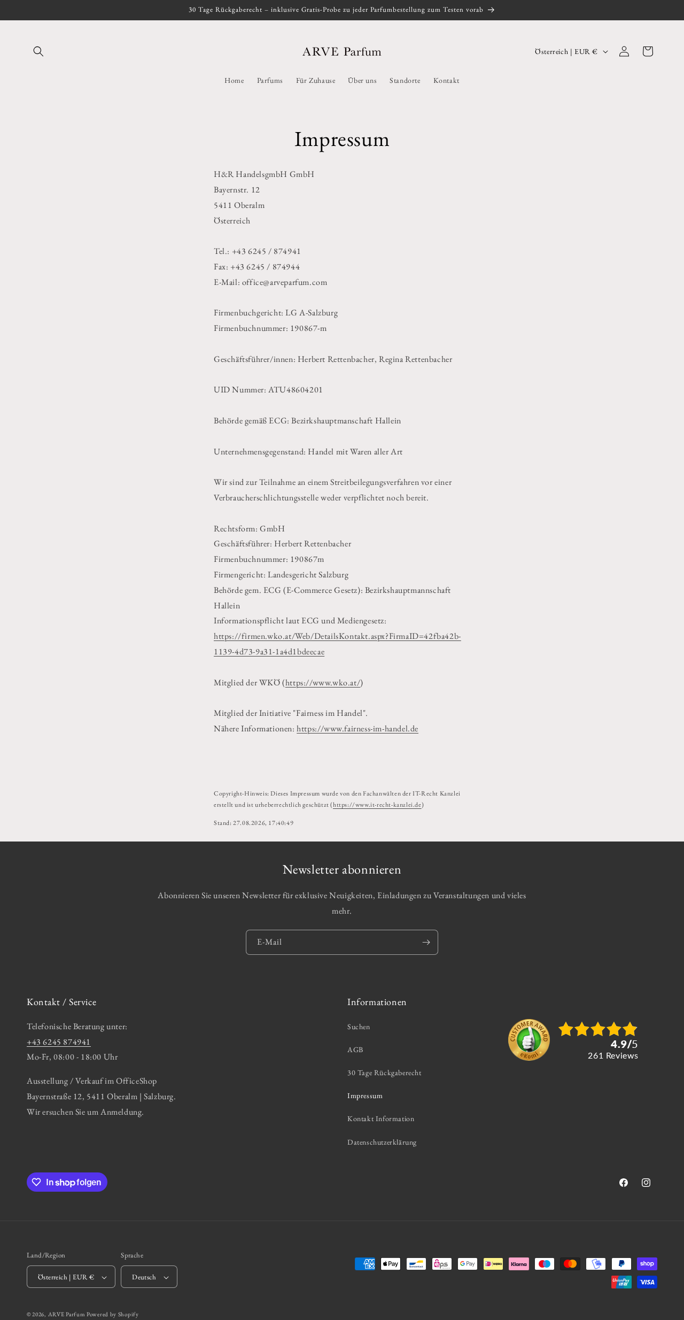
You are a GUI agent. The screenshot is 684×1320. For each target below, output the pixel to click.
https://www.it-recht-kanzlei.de (377, 804)
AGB (355, 1049)
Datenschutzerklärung (382, 1141)
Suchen (358, 1026)
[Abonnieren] (426, 942)
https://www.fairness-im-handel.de (357, 728)
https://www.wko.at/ (322, 682)
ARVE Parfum (67, 1314)
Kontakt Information (380, 1118)
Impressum (365, 1095)
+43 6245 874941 (59, 1041)
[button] (38, 51)
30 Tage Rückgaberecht (384, 1072)
